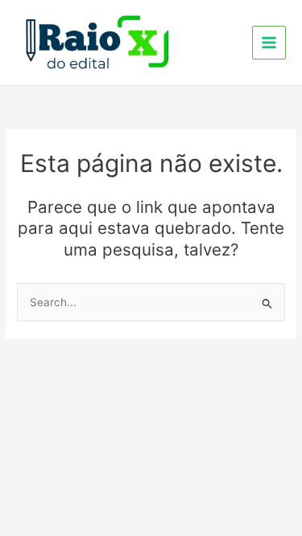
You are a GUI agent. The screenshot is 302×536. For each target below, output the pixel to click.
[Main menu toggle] (269, 43)
